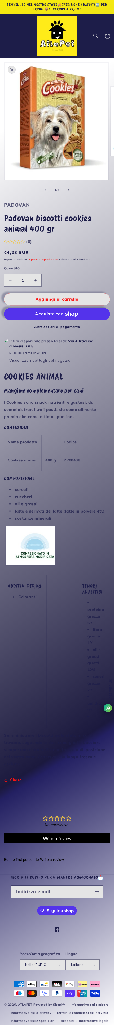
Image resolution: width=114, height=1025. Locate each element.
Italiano (77, 964)
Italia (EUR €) (36, 964)
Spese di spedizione (43, 259)
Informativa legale (93, 1021)
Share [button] (16, 779)
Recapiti (67, 1021)
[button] (6, 36)
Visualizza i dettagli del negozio (40, 360)
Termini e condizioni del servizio (82, 1013)
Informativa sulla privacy (31, 1013)
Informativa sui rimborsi (90, 1004)
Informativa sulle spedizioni (33, 1021)
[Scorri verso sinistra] (45, 190)
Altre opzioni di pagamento (57, 327)
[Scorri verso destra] (68, 190)
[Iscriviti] (97, 891)
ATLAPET (25, 1004)
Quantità (12, 268)
